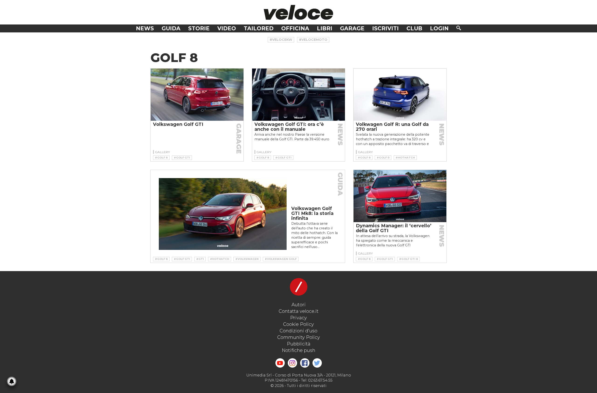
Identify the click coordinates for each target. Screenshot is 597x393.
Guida (171, 28)
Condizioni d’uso (298, 331)
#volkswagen (247, 259)
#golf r (383, 157)
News (145, 28)
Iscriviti (385, 28)
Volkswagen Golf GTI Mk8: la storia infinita (312, 213)
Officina (295, 28)
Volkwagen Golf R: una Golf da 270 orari (392, 126)
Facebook (304, 363)
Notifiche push (298, 350)
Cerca (458, 28)
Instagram (292, 363)
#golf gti (182, 157)
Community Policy (298, 337)
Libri (324, 28)
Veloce (298, 12)
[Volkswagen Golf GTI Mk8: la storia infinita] (223, 214)
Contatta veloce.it (299, 311)
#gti (200, 259)
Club (414, 28)
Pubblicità (298, 344)
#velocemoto (313, 40)
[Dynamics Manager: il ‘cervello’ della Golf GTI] (400, 196)
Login (439, 28)
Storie (199, 28)
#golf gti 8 (408, 259)
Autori (299, 304)
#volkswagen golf (281, 259)
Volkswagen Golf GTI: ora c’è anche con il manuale (289, 126)
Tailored (259, 28)
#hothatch (405, 157)
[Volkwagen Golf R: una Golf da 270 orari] (400, 95)
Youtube (280, 363)
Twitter (317, 363)
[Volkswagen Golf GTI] (197, 95)
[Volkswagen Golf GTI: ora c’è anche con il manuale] (298, 95)
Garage (352, 28)
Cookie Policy (298, 324)
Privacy (298, 318)
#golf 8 (161, 157)
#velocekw (281, 40)
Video (226, 28)
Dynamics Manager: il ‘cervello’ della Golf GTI (393, 228)
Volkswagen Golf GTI (178, 124)
